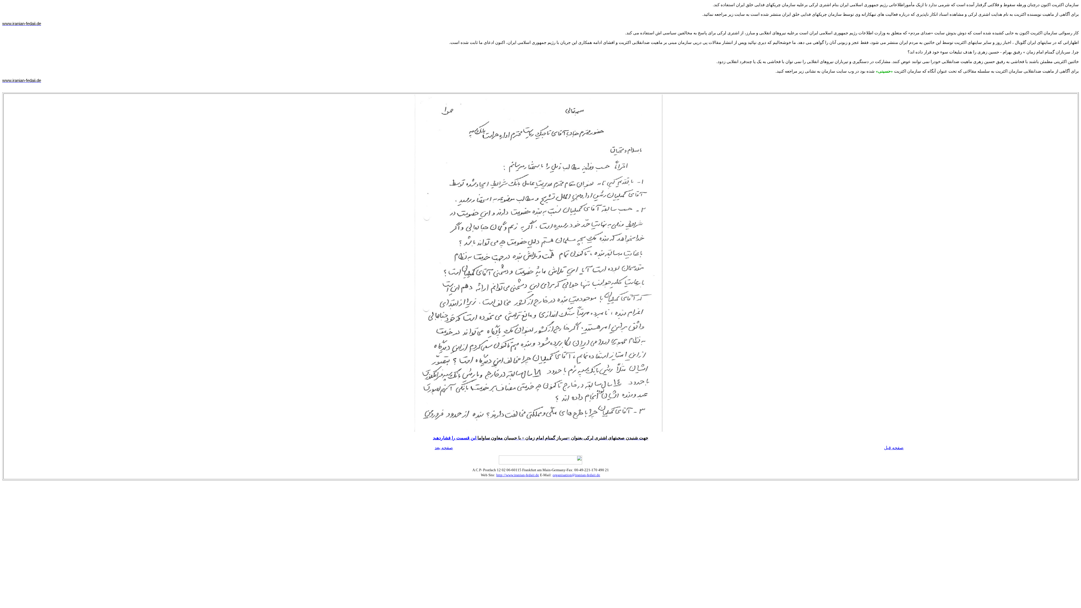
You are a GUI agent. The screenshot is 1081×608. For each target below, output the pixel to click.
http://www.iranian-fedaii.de (517, 475)
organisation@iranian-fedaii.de (576, 475)
